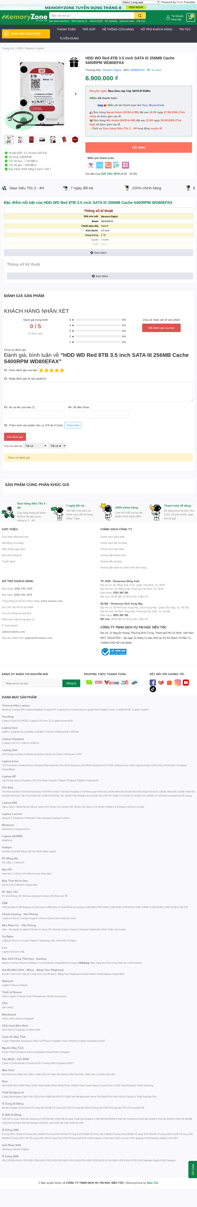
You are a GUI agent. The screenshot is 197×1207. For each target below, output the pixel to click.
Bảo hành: (17, 594)
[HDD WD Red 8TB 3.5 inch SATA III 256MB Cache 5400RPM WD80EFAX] (42, 94)
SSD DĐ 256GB (166, 1118)
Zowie (51, 918)
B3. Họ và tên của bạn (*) (19, 407)
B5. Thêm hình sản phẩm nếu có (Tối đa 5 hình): (41, 425)
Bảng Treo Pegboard (68, 974)
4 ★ (71, 325)
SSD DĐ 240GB (147, 1118)
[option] (42, 94)
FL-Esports (54, 929)
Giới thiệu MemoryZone (15, 536)
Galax (83, 1040)
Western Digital (112, 69)
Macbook (6, 709)
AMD (10, 1007)
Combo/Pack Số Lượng (180, 795)
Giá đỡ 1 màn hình (11, 974)
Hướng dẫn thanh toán (113, 555)
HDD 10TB (92, 1160)
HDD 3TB (45, 1160)
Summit (131, 806)
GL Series (63, 806)
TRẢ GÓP (88, 29)
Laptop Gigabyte (35, 709)
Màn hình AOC (76, 1074)
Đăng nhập (176, 19)
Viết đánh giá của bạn (161, 327)
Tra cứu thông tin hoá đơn (16, 613)
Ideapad (6, 818)
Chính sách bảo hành (112, 549)
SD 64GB (54, 795)
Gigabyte (29, 1018)
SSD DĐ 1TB (46, 1122)
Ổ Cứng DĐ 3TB (99, 1107)
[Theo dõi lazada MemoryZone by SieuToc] (161, 682)
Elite (45, 780)
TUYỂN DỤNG (69, 38)
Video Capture (9, 996)
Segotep (56, 1040)
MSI (29, 873)
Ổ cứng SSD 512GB (168, 1134)
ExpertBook (9, 769)
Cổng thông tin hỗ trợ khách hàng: (32, 600)
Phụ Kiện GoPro (117, 1096)
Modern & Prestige (116, 806)
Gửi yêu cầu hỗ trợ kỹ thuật (17, 607)
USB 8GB (90, 907)
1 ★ (71, 342)
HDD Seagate (168, 1160)
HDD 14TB (118, 1160)
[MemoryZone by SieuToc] (24, 17)
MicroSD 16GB (106, 791)
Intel (4, 1007)
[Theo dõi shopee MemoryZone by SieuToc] (169, 682)
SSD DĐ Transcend (128, 1118)
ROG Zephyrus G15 (97, 765)
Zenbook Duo (26, 765)
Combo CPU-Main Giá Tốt (54, 896)
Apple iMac (32, 884)
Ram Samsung (146, 1085)
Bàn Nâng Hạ (98, 962)
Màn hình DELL (26, 1074)
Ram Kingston (129, 1085)
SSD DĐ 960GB (29, 1122)
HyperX (34, 918)
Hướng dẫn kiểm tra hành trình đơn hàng (123, 567)
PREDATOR (62, 731)
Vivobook (181, 765)
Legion (65, 818)
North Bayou (104, 974)
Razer (16, 918)
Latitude (29, 754)
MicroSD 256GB (176, 791)
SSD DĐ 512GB (11, 1122)
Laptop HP (50, 709)
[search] (140, 15)
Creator (140, 806)
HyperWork (61, 962)
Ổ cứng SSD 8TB (77, 1138)
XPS (79, 754)
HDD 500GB (8, 1160)
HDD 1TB (21, 1160)
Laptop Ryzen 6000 (63, 720)
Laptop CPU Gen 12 (41, 720)
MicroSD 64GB (140, 791)
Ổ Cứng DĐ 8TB (136, 1107)
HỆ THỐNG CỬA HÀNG (118, 29)
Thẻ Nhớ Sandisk (11, 791)
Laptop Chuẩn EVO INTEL (15, 720)
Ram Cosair (86, 1085)
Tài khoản (177, 15)
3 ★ (71, 330)
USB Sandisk (8, 907)
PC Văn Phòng (9, 896)
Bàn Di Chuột (69, 918)
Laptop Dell (92, 709)
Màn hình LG (92, 1074)
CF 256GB (160, 795)
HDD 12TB (104, 1160)
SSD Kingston (95, 1138)
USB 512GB (170, 907)
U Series (6, 743)
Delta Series (23, 806)
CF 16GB (113, 795)
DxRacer (33, 962)
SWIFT (5, 731)
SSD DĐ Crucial (10, 1118)
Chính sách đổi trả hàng (113, 542)
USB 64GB (128, 907)
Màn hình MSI (108, 1074)
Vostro (49, 754)
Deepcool (27, 1040)
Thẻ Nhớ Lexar (88, 791)
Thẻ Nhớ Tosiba (51, 791)
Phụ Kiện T (62, 940)
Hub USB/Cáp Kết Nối (51, 1096)
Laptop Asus (78, 709)
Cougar (73, 962)
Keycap (84, 929)
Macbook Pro (23, 829)
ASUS (17, 873)
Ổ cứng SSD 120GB (12, 1134)
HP (3, 862)
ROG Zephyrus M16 (141, 765)
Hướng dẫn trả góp (111, 561)
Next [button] (75, 94)
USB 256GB (156, 907)
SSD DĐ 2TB (61, 1122)
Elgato (24, 985)
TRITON (75, 731)
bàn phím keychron (59, 21)
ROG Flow (158, 765)
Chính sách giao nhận (112, 536)
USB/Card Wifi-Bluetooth (77, 1096)
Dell (58, 918)
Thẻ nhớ (140, 21)
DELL (10, 862)
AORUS (35, 743)
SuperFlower (52, 1052)
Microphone (39, 996)
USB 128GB (142, 907)
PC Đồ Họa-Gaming (29, 896)
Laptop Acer (64, 709)
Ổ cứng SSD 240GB (57, 1134)
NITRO (51, 731)
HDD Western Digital (148, 1160)
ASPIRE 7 (40, 731)
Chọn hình (73, 425)
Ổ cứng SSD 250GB (79, 1134)
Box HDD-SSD (31, 1096)
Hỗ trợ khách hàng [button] (17, 581)
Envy (17, 780)
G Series (58, 754)
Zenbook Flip (41, 765)
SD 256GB (78, 795)
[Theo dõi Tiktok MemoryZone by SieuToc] (153, 688)
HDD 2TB (33, 1160)
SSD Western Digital (156, 1138)
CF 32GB (124, 795)
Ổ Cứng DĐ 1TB (61, 1107)
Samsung (44, 940)
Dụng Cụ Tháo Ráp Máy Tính (142, 1096)
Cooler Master (47, 962)
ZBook (62, 780)
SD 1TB (103, 795)
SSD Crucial (122, 1138)
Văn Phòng (7, 754)
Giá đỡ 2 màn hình (32, 974)
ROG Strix (170, 765)
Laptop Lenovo (107, 709)
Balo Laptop (50, 851)
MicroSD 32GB (123, 791)
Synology (6, 1149)
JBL (53, 940)
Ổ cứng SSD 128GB (34, 1134)
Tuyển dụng (8, 561)
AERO (26, 743)
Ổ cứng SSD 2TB (39, 1138)
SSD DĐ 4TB (76, 1122)
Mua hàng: (17, 588)
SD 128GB (66, 795)
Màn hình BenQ (60, 1074)
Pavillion (26, 780)
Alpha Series (8, 806)
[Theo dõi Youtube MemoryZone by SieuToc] (186, 682)
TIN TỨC (185, 29)
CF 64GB (136, 795)
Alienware (70, 754)
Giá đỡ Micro (49, 974)
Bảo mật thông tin (12, 555)
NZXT (102, 1040)
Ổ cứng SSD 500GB (146, 1134)
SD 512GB (91, 795)
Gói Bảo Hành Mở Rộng (14, 851)
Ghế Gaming (135, 962)
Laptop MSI (19, 709)
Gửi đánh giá (15, 436)
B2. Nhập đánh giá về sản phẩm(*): (25, 378)
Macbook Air (8, 829)
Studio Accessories (57, 996)
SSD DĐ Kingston (84, 1118)
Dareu (65, 929)
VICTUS (37, 780)
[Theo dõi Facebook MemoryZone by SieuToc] (153, 682)
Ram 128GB (71, 1085)
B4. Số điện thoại (78, 407)
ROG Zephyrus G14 (75, 765)
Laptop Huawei (141, 709)
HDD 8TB (80, 1160)
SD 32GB (42, 795)
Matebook (7, 840)
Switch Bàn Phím (98, 929)
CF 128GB (148, 795)
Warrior (5, 962)
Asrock (36, 873)
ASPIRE (29, 731)
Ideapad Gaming (51, 818)
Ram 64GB (57, 1085)
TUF (4, 765)
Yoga (38, 818)
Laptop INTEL (124, 709)
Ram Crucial (100, 1085)
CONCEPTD (17, 731)
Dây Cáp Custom (117, 929)
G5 (14, 743)
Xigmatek (15, 1040)
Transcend (24, 1107)
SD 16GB (31, 795)
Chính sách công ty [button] (116, 529)
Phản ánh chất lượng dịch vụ (18, 619)
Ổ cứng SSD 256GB (101, 1134)
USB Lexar (38, 907)
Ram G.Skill (114, 1085)
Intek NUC (7, 873)
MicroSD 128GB (157, 791)
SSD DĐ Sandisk (64, 1118)
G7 (19, 743)
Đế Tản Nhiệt (35, 851)
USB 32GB (115, 907)
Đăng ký (71, 683)
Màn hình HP (43, 1074)
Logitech (6, 918)
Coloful (30, 1029)
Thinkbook (17, 818)
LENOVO (19, 862)
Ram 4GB (7, 1085)
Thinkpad (29, 818)
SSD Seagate (137, 1138)
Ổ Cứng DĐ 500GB (42, 1107)
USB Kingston (24, 907)
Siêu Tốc (153, 1182)
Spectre (53, 780)
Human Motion (88, 974)
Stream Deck (25, 996)
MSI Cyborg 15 (79, 21)
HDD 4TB (56, 1160)
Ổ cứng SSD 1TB (19, 1138)
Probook (72, 780)
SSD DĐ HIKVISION (105, 1118)
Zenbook (12, 765)
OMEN (81, 780)
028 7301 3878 (110, 173)
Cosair (5, 1040)
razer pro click (126, 21)
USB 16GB (102, 907)
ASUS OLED (96, 21)
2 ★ (71, 336)
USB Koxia (51, 907)
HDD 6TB (68, 1160)
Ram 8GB (19, 1085)
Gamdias (93, 1040)
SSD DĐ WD (47, 1118)
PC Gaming (111, 21)
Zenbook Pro (56, 765)
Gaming (19, 754)
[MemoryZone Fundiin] (98, 6)
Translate (189, 2)
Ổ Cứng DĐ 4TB (117, 1107)
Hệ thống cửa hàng (12, 542)
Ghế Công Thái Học (117, 962)
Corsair (24, 918)
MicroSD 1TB (17, 795)
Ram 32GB (44, 1085)
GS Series (99, 806)
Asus (65, 1040)
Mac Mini (46, 873)
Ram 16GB (31, 1085)
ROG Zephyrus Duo (119, 765)
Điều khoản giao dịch (13, 549)
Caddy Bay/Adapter (12, 1096)
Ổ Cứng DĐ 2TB (80, 1107)
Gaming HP (92, 780)
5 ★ (71, 319)
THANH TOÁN (66, 29)
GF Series (51, 806)
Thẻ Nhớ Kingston (70, 791)
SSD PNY (173, 1138)
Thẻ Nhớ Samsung (31, 791)
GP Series (75, 806)
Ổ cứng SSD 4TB (58, 1138)
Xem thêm (100, 252)
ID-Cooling (44, 1063)
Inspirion (39, 754)
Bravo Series (37, 806)
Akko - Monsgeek (10, 929)
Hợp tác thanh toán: (27, 637)
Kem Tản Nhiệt (99, 1096)
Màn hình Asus (9, 1074)
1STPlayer (45, 1040)
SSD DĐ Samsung (29, 1118)
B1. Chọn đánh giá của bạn (20, 370)
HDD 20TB (130, 1160)
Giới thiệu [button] (10, 529)
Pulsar (43, 918)
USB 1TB (183, 907)
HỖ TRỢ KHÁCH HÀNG (156, 29)
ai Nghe (72, 940)
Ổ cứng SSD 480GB (123, 1134)
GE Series (87, 806)
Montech (74, 1040)
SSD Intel (109, 1138)
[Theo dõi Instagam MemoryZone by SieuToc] (177, 682)
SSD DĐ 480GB (184, 1118)
